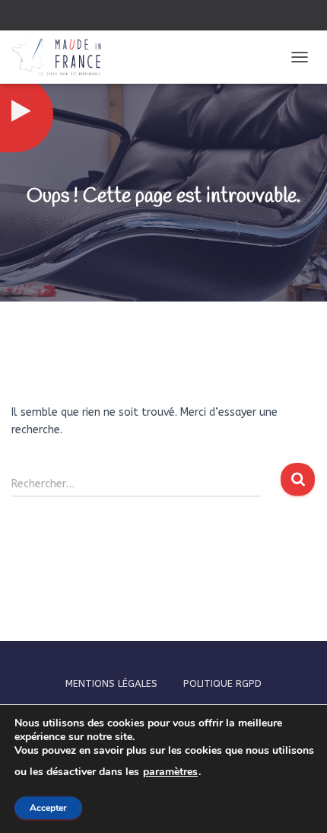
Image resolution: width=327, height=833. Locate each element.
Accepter (48, 808)
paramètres (170, 772)
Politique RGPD (222, 683)
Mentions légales (111, 683)
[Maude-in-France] (62, 57)
